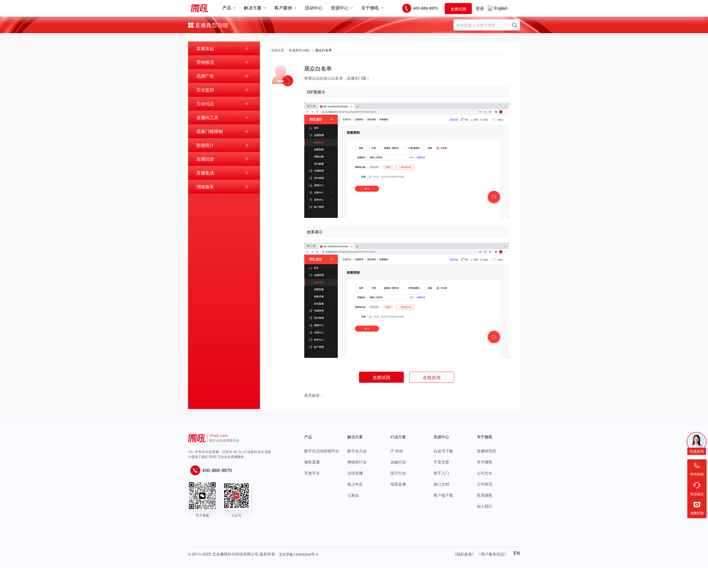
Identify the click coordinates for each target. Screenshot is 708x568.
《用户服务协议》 (492, 554)
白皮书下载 (443, 451)
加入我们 (484, 506)
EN (517, 553)
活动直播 (355, 473)
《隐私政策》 (464, 554)
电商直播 (398, 484)
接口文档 (441, 484)
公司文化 (484, 473)
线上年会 (355, 484)
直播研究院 (486, 451)
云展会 (353, 495)
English (500, 8)
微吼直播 (312, 462)
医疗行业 (398, 473)
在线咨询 (432, 377)
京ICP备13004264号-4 (298, 554)
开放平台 (312, 473)
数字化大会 (357, 451)
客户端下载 (443, 495)
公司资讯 (484, 484)
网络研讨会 (357, 462)
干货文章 (441, 462)
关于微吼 (484, 462)
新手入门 (441, 473)
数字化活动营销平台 (321, 451)
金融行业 (398, 462)
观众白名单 (323, 50)
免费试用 (458, 9)
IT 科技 (397, 451)
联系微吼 (484, 495)
